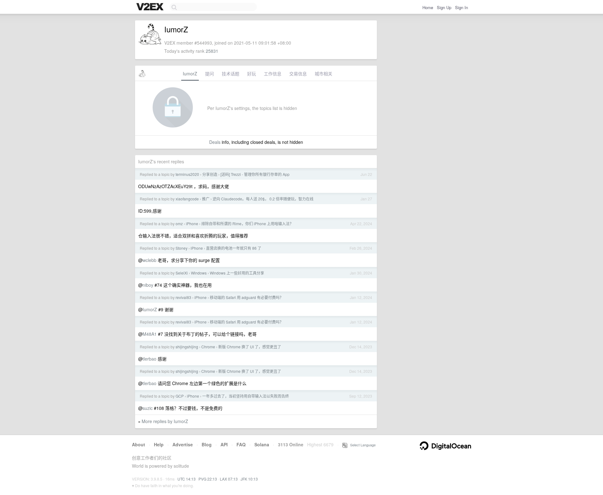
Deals (214, 142)
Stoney (181, 248)
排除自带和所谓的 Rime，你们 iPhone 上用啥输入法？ (247, 223)
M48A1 (150, 334)
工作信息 (272, 73)
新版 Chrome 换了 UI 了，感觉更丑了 (249, 346)
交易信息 (298, 73)
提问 (209, 73)
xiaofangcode (187, 198)
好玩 (251, 73)
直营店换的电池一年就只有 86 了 (233, 248)
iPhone (192, 223)
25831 (212, 51)
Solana (261, 444)
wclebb (149, 260)
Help (159, 444)
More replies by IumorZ (165, 421)
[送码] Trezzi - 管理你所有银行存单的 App (255, 174)
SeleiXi (182, 272)
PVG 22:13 (207, 478)
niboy (148, 285)
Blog (207, 444)
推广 (205, 198)
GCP (180, 396)
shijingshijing (187, 346)
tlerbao (149, 359)
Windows (199, 272)
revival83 (183, 297)
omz (179, 223)
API (224, 444)
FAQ (241, 444)
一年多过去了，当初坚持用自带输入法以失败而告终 (245, 396)
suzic (148, 408)
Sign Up (444, 7)
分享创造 (209, 174)
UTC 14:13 (186, 478)
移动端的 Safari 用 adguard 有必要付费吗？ (246, 297)
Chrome (208, 346)
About (138, 444)
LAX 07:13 (229, 478)
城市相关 (323, 73)
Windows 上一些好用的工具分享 (237, 272)
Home (427, 7)
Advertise (182, 444)
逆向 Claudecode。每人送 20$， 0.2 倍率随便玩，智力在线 (263, 198)
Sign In (461, 7)
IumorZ (190, 73)
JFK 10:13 (249, 478)
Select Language (361, 444)
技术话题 (230, 73)
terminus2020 (187, 174)
